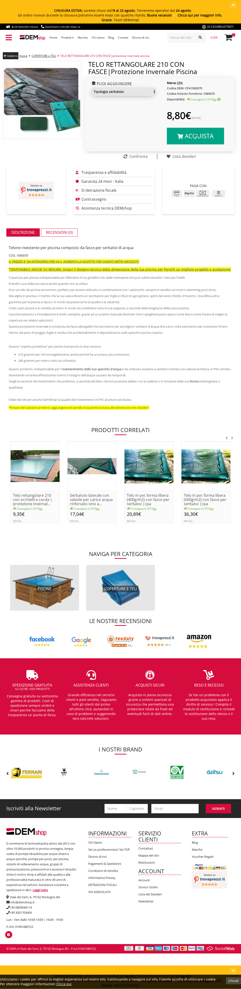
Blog (195, 842)
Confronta (138, 156)
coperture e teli (120, 588)
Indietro (12, 56)
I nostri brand (120, 749)
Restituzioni (146, 862)
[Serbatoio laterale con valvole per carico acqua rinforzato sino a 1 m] (92, 465)
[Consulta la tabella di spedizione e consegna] (219, 99)
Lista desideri (184, 156)
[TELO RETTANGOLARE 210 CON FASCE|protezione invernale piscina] (42, 99)
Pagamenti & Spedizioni (104, 864)
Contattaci (145, 848)
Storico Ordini (148, 887)
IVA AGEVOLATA (99, 892)
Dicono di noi (97, 856)
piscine (44, 588)
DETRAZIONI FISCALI (102, 885)
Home (23, 56)
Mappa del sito (148, 855)
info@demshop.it (22, 902)
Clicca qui (64, 984)
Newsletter (146, 901)
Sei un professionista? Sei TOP (109, 849)
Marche (197, 849)
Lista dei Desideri (150, 894)
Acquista (198, 136)
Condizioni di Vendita (103, 871)
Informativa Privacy (102, 878)
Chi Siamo (95, 842)
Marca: (171, 82)
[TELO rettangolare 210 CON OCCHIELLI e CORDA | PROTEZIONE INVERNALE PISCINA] (35, 465)
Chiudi (233, 980)
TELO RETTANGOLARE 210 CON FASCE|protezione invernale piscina (104, 56)
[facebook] (8, 935)
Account (144, 880)
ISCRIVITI (218, 808)
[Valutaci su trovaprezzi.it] (36, 190)
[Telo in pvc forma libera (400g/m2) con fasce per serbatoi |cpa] (149, 465)
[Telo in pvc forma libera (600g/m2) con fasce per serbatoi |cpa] (205, 465)
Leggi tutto (40, 890)
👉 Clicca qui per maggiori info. (197, 15)
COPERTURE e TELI (44, 56)
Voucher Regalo (203, 856)
